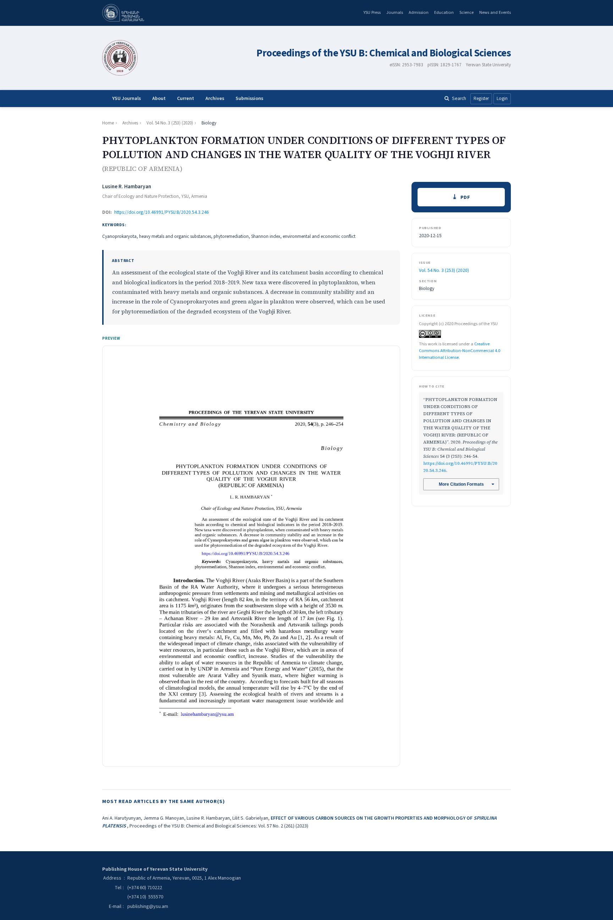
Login (502, 98)
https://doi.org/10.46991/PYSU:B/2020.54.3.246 (161, 212)
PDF (465, 197)
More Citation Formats (461, 484)
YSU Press (372, 12)
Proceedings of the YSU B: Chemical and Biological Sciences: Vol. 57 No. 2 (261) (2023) (218, 826)
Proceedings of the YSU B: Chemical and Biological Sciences (383, 53)
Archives (214, 98)
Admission (419, 12)
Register (481, 98)
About (159, 98)
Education (444, 12)
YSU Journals (126, 98)
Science (466, 12)
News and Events (495, 12)
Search (459, 98)
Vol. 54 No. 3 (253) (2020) (170, 123)
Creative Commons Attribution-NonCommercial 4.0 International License (459, 350)
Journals (394, 12)
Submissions (249, 98)
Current (185, 98)
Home (108, 123)
